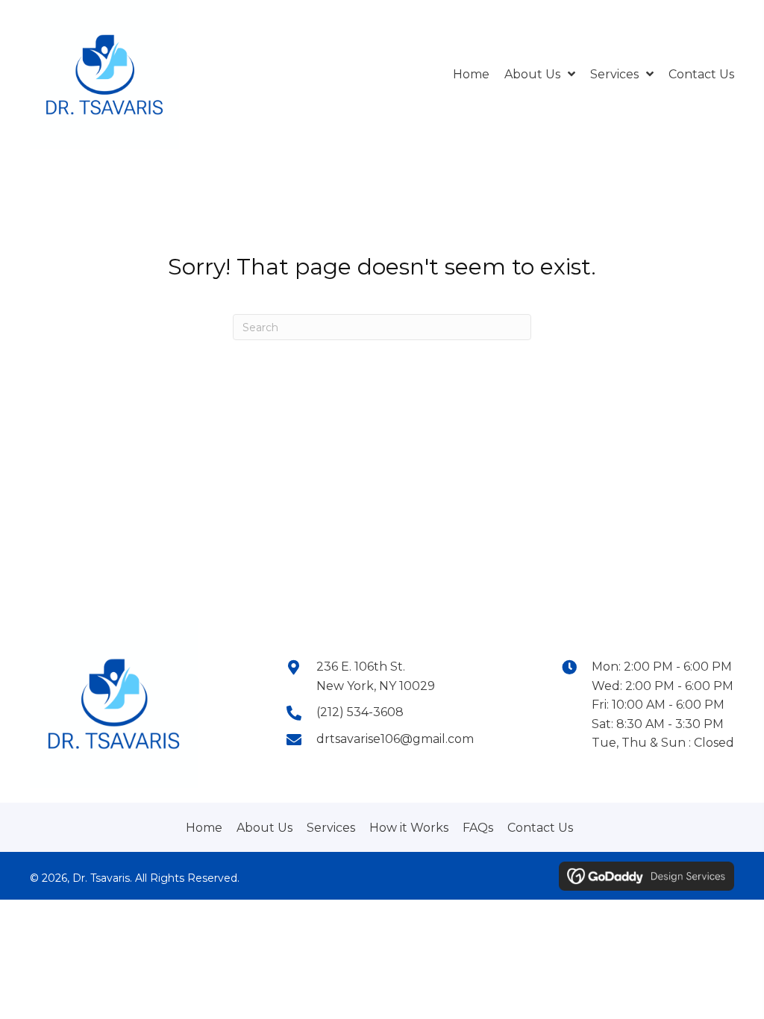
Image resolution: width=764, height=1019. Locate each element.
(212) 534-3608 (360, 712)
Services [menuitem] (331, 828)
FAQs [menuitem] (478, 828)
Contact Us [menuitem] (540, 828)
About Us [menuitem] (264, 828)
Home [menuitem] (204, 828)
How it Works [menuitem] (408, 828)
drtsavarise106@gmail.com (395, 739)
